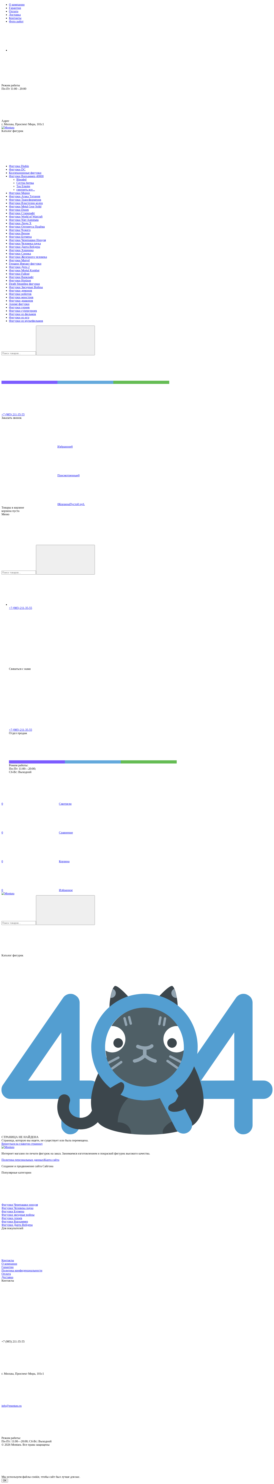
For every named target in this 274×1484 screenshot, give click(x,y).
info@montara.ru (11, 1405)
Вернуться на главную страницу (22, 1143)
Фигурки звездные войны (17, 1214)
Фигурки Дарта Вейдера (17, 1224)
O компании (9, 1263)
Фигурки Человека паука (17, 1208)
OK (5, 1480)
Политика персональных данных (22, 1159)
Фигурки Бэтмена (12, 1211)
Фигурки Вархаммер (14, 1221)
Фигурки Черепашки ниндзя (19, 1204)
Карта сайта (51, 1159)
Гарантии (7, 1267)
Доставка (7, 1277)
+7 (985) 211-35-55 (13, 414)
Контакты (7, 1260)
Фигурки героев (11, 1218)
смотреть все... (25, 189)
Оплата (6, 1273)
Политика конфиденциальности (21, 1270)
